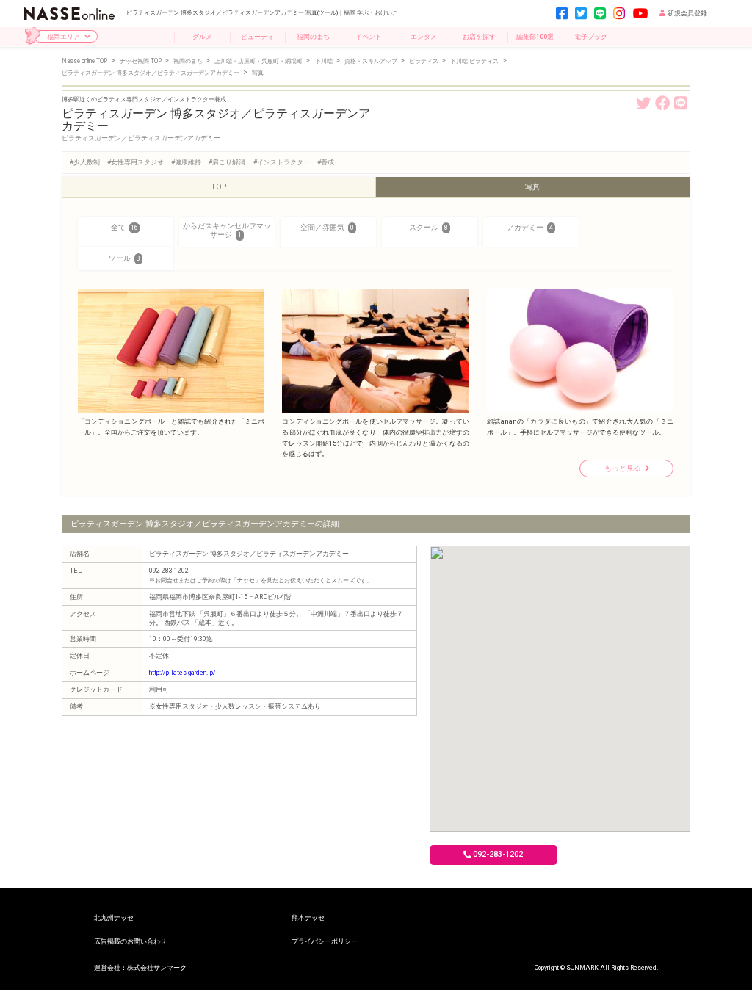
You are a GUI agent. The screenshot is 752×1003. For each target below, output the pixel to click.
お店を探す (479, 36)
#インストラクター (281, 162)
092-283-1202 (498, 854)
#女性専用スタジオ (135, 162)
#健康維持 (186, 162)
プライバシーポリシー (325, 941)
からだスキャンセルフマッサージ (227, 230)
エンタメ (424, 36)
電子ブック (590, 36)
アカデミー (530, 227)
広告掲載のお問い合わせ (130, 941)
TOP (218, 187)
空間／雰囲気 (327, 227)
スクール (428, 227)
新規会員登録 (687, 13)
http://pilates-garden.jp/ (182, 672)
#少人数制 (85, 162)
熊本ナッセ (308, 917)
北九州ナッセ (114, 917)
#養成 (325, 162)
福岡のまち (313, 36)
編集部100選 (535, 36)
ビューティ (257, 36)
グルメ (202, 36)
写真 (532, 187)
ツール (124, 258)
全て (125, 227)
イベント (368, 36)
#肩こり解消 (227, 162)
